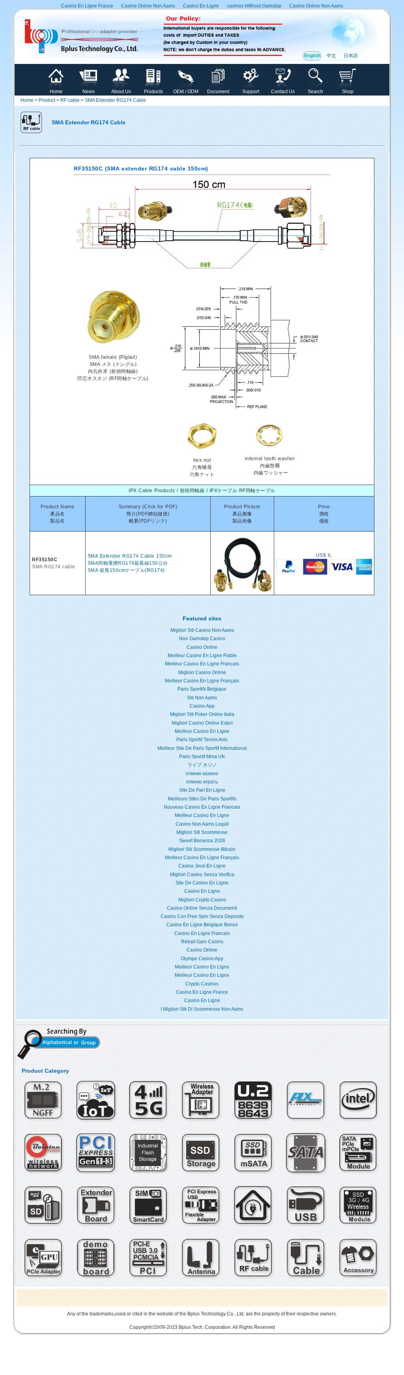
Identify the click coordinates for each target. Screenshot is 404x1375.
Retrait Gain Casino (202, 941)
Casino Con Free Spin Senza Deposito (202, 916)
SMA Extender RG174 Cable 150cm (130, 556)
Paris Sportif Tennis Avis (202, 739)
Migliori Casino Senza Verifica (202, 874)
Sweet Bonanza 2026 (202, 840)
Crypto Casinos (202, 984)
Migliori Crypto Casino (202, 900)
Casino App (202, 706)
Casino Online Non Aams (148, 6)
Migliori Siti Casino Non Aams (202, 630)
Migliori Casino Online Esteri (202, 723)
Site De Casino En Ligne (202, 883)
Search (315, 91)
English (312, 55)
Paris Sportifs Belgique (202, 689)
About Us (121, 91)
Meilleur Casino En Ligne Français (202, 681)
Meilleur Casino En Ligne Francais (202, 664)
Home (56, 91)
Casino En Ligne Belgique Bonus (202, 924)
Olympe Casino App (202, 958)
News (88, 91)
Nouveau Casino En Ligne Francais (202, 807)
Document (218, 91)
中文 (331, 55)
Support (250, 91)
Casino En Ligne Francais (202, 933)
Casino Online (202, 647)
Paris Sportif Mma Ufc (202, 756)
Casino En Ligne (201, 6)
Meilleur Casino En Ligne (202, 731)
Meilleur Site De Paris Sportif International (202, 748)
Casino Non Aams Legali (202, 824)
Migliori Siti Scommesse (202, 832)
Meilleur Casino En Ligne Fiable (202, 655)
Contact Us (283, 91)
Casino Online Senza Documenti (202, 908)
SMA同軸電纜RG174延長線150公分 (128, 563)
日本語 (351, 55)
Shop (348, 91)
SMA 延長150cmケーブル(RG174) (126, 570)
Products (153, 91)
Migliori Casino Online (202, 672)
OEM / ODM (185, 91)
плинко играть (202, 782)
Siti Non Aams (202, 698)
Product (47, 100)
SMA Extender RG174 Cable (115, 100)
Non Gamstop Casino (202, 638)
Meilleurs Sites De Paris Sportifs (202, 799)
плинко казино (202, 773)
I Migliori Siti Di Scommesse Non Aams (202, 1009)
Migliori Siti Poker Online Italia (202, 714)
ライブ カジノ (202, 765)
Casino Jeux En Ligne (202, 866)
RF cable (70, 100)
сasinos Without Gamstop (254, 6)
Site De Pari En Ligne (202, 790)
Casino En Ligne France (87, 6)
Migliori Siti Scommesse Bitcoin (202, 849)
